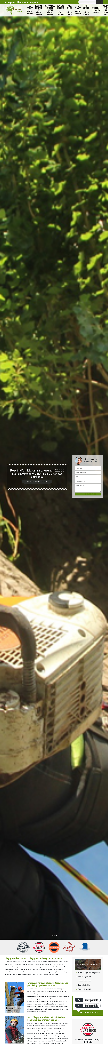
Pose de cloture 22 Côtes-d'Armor (86, 10)
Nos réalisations (37, 481)
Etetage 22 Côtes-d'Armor (78, 10)
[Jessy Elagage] (14, 10)
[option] (54, 522)
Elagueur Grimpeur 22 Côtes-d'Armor (38, 10)
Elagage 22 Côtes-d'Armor (30, 10)
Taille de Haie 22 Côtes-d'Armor (69, 10)
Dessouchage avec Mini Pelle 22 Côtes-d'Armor (50, 10)
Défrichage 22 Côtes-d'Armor (96, 10)
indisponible (11, 2)
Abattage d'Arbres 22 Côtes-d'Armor (60, 10)
